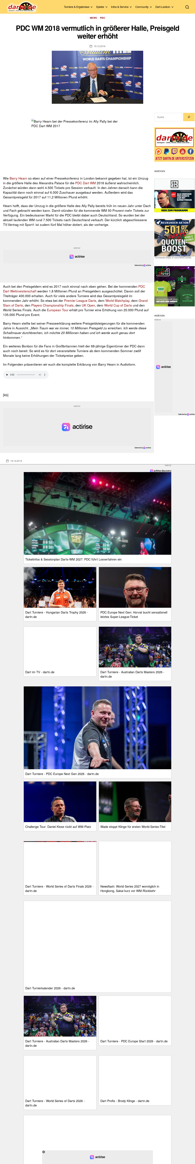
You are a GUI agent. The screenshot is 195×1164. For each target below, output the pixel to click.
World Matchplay (117, 300)
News (93, 17)
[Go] (189, 117)
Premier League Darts (80, 300)
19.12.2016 (99, 46)
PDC (102, 17)
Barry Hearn (18, 178)
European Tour (57, 310)
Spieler (100, 7)
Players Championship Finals (52, 305)
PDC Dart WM (85, 183)
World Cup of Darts (118, 305)
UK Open (88, 305)
